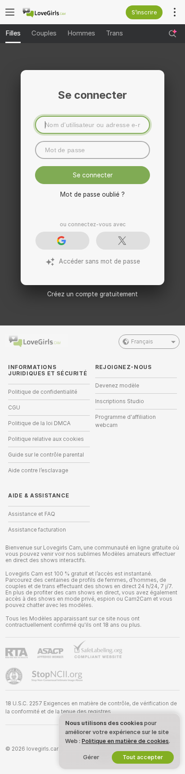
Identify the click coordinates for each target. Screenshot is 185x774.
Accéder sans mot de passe (99, 261)
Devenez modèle (117, 386)
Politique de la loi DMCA (39, 423)
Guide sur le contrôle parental (46, 455)
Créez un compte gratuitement (92, 294)
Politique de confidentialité (42, 392)
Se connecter (93, 175)
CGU (14, 408)
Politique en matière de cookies (125, 741)
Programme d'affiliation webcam (125, 421)
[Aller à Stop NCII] (57, 676)
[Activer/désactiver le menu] (10, 12)
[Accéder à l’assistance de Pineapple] (14, 676)
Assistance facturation (37, 530)
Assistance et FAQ (31, 514)
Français (142, 342)
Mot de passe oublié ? (92, 194)
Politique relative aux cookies (46, 439)
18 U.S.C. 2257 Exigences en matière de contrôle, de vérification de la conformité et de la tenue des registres (91, 707)
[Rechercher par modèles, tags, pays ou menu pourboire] (172, 33)
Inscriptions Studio (119, 401)
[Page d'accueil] (56, 12)
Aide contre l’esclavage (38, 470)
